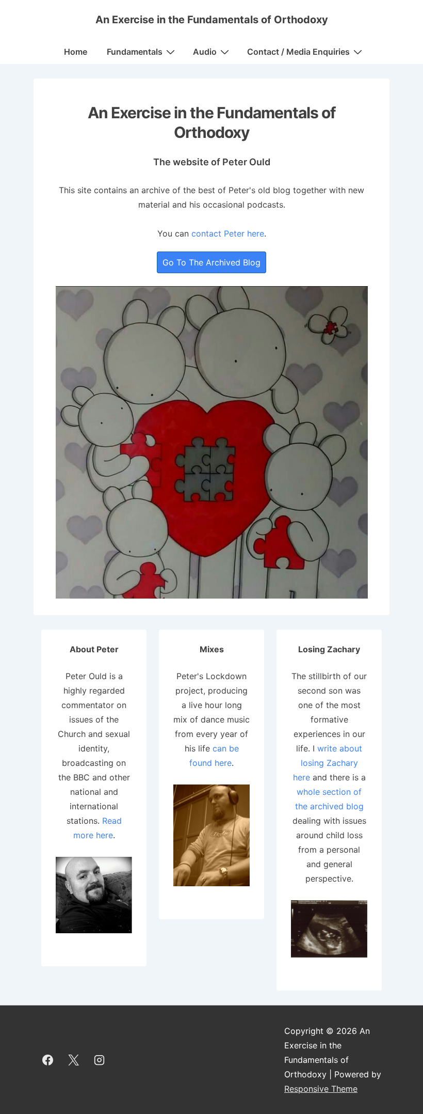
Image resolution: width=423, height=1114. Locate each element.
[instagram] (99, 1060)
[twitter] (74, 1060)
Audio (205, 51)
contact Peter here (227, 233)
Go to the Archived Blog (211, 262)
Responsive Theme (320, 1089)
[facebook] (48, 1060)
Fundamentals (134, 51)
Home (75, 51)
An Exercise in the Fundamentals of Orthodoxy (211, 19)
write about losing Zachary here (328, 762)
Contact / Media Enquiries (298, 51)
